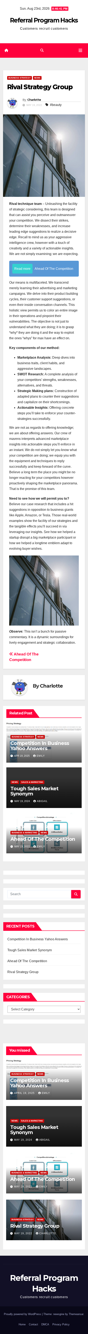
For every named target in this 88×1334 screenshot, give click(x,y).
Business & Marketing (24, 832)
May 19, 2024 (23, 1139)
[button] (42, 50)
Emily (41, 755)
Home (22, 1324)
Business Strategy (19, 78)
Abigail (42, 801)
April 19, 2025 (24, 1093)
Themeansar (76, 1314)
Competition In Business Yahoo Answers (39, 745)
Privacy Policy (61, 1324)
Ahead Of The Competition (42, 839)
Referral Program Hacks (44, 20)
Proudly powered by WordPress (23, 1314)
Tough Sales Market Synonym (34, 791)
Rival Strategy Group (22, 972)
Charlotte (34, 100)
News (37, 78)
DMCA (45, 1324)
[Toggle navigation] (80, 50)
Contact (33, 1324)
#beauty (56, 105)
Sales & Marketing (32, 782)
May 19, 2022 (23, 1186)
